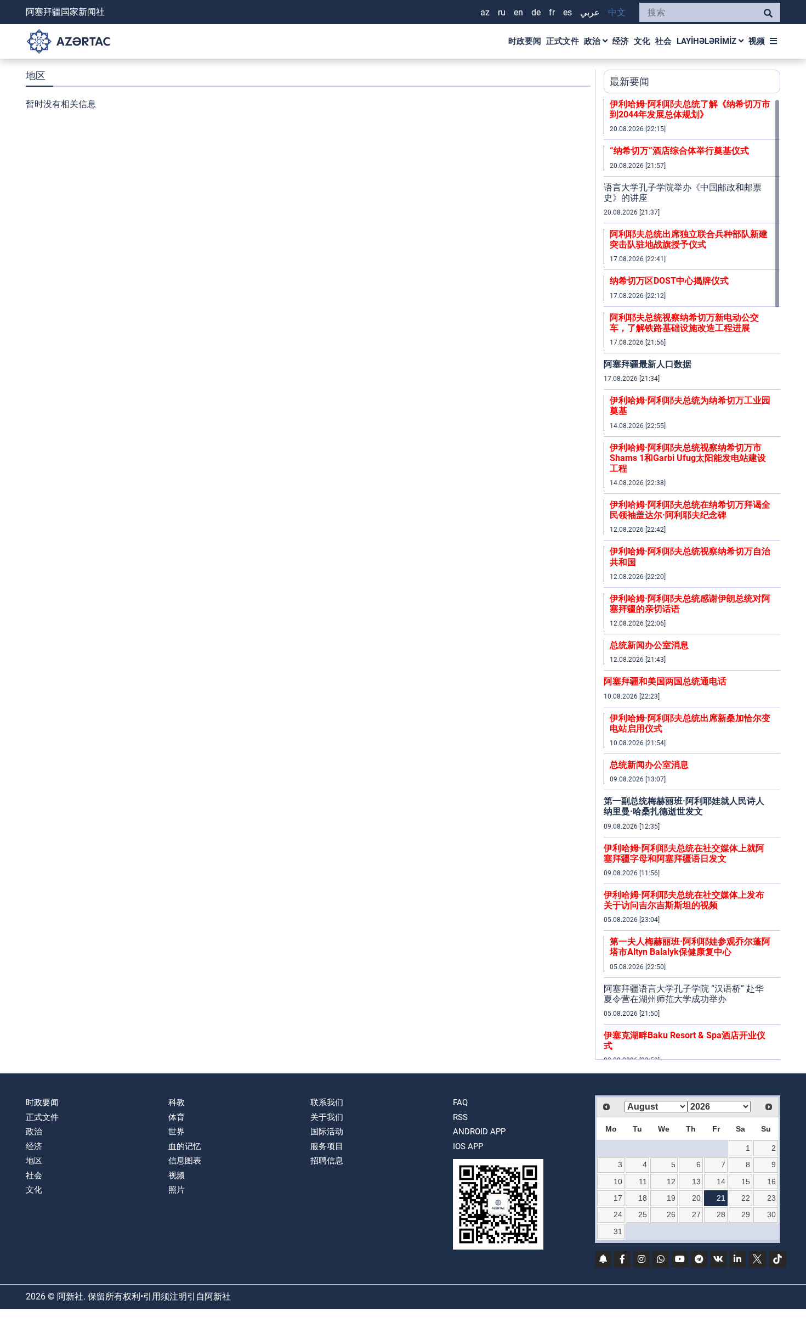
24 (618, 1214)
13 (696, 1181)
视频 (756, 41)
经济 (620, 41)
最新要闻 (629, 81)
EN (518, 12)
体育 (176, 1117)
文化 (642, 41)
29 (745, 1214)
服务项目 (326, 1146)
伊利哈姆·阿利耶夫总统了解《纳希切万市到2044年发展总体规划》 (690, 109)
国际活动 (326, 1132)
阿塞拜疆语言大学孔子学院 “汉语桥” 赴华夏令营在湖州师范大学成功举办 (684, 993)
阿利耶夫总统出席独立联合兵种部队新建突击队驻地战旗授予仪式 (689, 239)
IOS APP (468, 1146)
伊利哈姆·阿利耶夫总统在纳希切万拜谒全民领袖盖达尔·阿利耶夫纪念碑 (690, 509)
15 (745, 1181)
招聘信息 (326, 1161)
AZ (485, 12)
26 (671, 1214)
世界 (176, 1132)
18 (642, 1198)
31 (618, 1231)
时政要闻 (524, 41)
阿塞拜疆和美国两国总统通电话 (665, 681)
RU (502, 12)
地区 (34, 1161)
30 (771, 1214)
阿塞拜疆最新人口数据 (647, 364)
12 (671, 1181)
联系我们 (326, 1102)
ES (567, 12)
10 (618, 1181)
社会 (663, 41)
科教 (176, 1102)
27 (696, 1214)
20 (696, 1198)
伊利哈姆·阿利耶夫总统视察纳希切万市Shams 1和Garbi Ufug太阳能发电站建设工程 (688, 458)
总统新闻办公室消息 (649, 645)
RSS (460, 1117)
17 (618, 1198)
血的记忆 (184, 1146)
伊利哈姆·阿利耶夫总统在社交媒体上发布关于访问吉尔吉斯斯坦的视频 (684, 900)
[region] (692, 579)
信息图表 (184, 1161)
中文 (617, 12)
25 (642, 1214)
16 (771, 1181)
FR (552, 12)
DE (536, 12)
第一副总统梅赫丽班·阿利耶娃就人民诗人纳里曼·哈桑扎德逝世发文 (684, 806)
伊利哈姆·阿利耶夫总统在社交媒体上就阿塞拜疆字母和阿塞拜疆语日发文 (684, 853)
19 (671, 1198)
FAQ (460, 1102)
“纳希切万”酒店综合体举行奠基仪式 (679, 150)
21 (721, 1198)
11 (643, 1181)
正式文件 (562, 41)
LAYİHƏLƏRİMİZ (708, 41)
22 (745, 1198)
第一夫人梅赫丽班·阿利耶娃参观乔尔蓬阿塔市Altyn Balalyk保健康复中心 (690, 946)
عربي (590, 12)
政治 (593, 41)
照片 (176, 1190)
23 (771, 1198)
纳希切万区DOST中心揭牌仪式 (669, 280)
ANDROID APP (479, 1132)
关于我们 (326, 1117)
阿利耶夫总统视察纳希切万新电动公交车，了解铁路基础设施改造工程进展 (684, 322)
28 (721, 1214)
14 (721, 1181)
